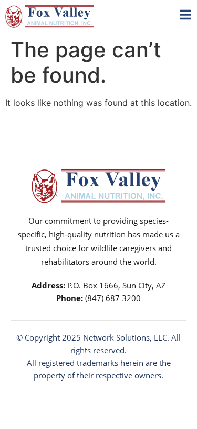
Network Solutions (116, 337)
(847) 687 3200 (113, 298)
